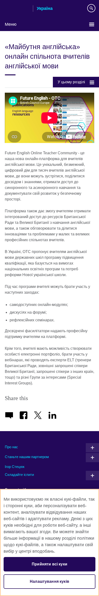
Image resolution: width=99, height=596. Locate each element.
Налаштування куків (49, 581)
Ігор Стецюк (15, 467)
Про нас (11, 447)
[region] (49, 542)
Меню (11, 24)
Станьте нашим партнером (27, 457)
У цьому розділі (71, 82)
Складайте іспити (19, 475)
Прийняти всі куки (49, 564)
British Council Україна (17, 9)
